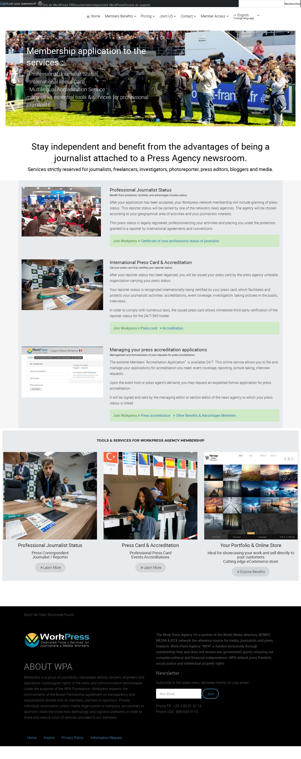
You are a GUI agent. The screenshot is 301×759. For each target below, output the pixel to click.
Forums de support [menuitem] (137, 5)
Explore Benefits (252, 571)
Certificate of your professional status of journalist (180, 240)
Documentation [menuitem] (83, 5)
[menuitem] (269, 3)
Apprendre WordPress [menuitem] (109, 5)
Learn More (52, 567)
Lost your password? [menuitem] (21, 3)
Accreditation (173, 328)
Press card (149, 328)
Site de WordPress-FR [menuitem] (58, 5)
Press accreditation (156, 415)
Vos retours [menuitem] (44, 12)
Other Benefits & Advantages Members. (206, 415)
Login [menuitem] (3, 3)
